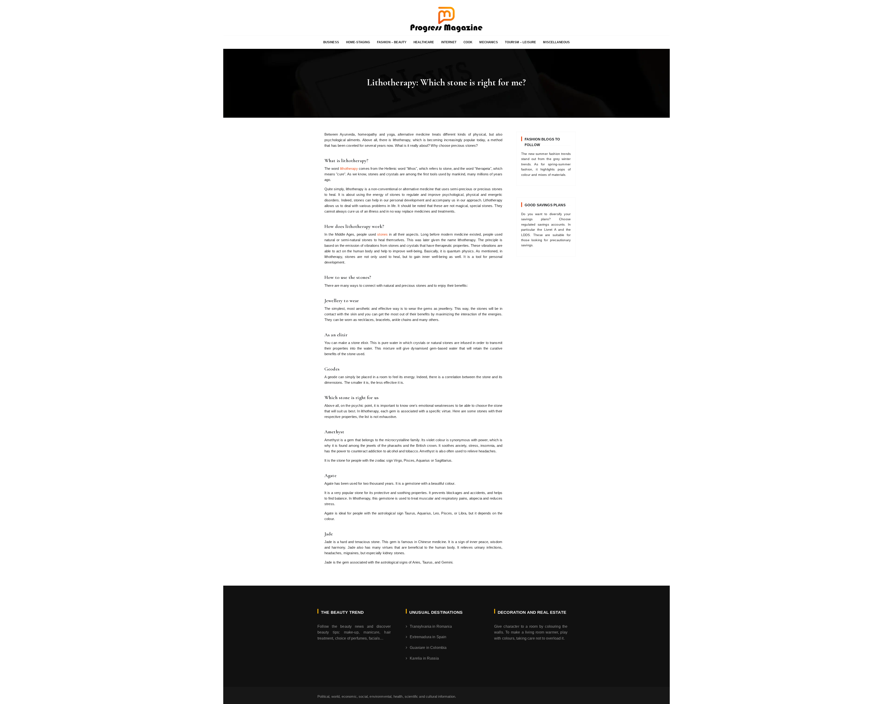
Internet (448, 42)
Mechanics (488, 42)
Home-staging (358, 42)
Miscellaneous (556, 42)
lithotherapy (349, 168)
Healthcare (423, 42)
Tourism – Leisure (520, 42)
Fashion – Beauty (392, 42)
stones (383, 234)
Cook (468, 42)
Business (331, 42)
